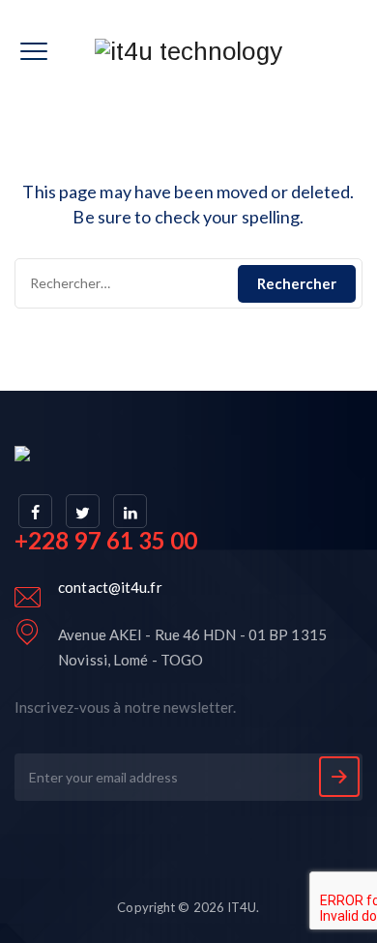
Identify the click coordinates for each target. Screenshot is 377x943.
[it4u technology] (188, 51)
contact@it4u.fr (110, 587)
